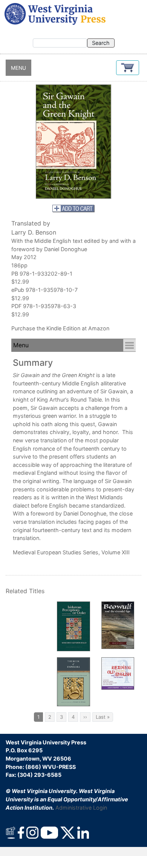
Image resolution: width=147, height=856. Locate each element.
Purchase (23, 328)
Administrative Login (81, 807)
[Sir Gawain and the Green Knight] (73, 141)
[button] (127, 67)
